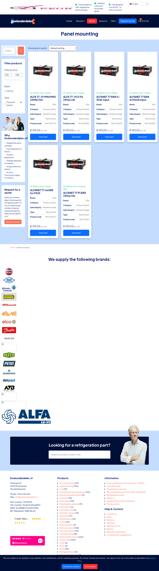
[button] (138, 3)
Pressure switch (11, 103)
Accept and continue (71, 567)
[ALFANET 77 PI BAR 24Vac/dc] (76, 164)
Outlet (92, 21)
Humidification (113, 486)
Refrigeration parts (115, 495)
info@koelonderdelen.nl (26, 497)
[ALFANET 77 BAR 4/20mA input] (142, 71)
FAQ (113, 21)
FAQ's (109, 517)
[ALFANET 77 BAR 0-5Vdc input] (109, 71)
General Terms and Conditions (121, 501)
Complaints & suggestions (119, 535)
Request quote (128, 21)
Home (69, 21)
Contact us (112, 514)
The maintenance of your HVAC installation (126, 492)
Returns (110, 529)
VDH (9, 91)
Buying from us (113, 526)
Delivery (110, 520)
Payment (111, 523)
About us (103, 21)
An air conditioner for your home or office (125, 483)
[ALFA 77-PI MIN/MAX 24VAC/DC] (43, 71)
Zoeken (21, 51)
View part (43, 136)
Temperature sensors (116, 489)
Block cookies (90, 567)
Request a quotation (116, 532)
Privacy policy (113, 504)
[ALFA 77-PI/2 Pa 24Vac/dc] (76, 71)
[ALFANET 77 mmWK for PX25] (43, 164)
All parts (79, 21)
